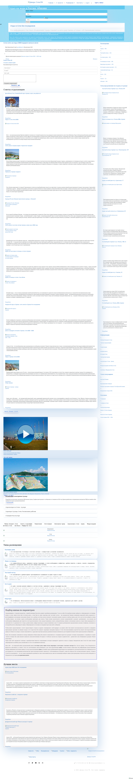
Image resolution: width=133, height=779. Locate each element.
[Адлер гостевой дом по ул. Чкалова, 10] (115, 283)
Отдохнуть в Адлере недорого (13, 172)
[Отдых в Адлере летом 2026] (51, 365)
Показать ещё (15, 85)
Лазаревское (38, 493)
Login (87, 3)
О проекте (59, 3)
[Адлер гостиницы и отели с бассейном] (51, 286)
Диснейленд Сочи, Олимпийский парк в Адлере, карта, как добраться (23, 93)
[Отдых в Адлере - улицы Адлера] (51, 391)
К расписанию (9, 502)
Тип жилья (28, 16)
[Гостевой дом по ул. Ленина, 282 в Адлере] (115, 313)
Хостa (21, 493)
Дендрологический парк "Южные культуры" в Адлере (18, 722)
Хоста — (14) (103, 74)
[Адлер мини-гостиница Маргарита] (115, 129)
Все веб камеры (8, 457)
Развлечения (38, 524)
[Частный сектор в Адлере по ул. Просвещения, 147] (115, 160)
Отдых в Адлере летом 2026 (12, 357)
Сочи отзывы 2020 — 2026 (106, 417)
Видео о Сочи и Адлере (106, 410)
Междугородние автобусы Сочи (108, 365)
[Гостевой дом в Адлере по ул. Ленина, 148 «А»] (115, 252)
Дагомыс (25, 493)
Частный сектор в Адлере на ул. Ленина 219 (113, 89)
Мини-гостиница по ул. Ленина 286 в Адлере (113, 119)
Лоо (28, 493)
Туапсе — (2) (103, 78)
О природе (103, 398)
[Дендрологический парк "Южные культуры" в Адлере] (51, 730)
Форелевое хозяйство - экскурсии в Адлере (16, 694)
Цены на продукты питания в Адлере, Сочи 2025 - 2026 (19, 331)
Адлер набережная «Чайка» (10, 454)
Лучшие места (103, 351)
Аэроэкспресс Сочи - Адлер (76, 524)
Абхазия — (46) (103, 81)
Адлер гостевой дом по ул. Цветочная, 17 (112, 180)
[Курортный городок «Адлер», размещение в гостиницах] (51, 154)
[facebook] (29, 763)
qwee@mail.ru (20, 47)
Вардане (32, 493)
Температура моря (105, 407)
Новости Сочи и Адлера (106, 414)
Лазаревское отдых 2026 (106, 390)
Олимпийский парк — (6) (106, 70)
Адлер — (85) (103, 48)
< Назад (7, 59)
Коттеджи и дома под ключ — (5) (108, 67)
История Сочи (103, 354)
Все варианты (72, 751)
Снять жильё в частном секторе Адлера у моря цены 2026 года (21, 225)
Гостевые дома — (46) (105, 57)
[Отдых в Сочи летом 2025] (51, 128)
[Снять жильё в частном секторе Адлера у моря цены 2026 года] (51, 233)
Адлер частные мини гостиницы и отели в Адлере (18, 251)
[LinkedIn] (39, 763)
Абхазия (47, 493)
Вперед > (95, 59)
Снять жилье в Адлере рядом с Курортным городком (18, 146)
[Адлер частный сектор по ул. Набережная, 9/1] (115, 221)
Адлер (12, 493)
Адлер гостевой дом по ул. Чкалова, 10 (112, 272)
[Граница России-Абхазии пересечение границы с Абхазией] (51, 207)
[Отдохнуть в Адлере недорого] (51, 180)
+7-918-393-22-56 (82, 763)
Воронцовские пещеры (106, 383)
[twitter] (32, 763)
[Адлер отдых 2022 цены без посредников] (51, 676)
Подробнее (8, 118)
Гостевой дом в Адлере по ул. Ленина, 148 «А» (114, 242)
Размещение (69, 3)
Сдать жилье (99, 2)
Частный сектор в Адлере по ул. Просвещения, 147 (115, 150)
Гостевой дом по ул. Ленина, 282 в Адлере (113, 303)
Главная (50, 3)
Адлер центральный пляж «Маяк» (12, 453)
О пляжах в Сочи (104, 403)
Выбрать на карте (8, 495)
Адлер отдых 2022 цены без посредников (15, 667)
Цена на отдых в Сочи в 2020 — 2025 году (31, 56)
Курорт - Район (29, 10)
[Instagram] (42, 763)
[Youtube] (36, 763)
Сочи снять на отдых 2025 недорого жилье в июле (20, 43)
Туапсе (43, 493)
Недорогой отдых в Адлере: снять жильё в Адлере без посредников (22, 304)
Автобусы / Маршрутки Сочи (23, 525)
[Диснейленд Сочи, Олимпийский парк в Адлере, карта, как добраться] (51, 102)
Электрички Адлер (59, 524)
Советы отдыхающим (26, 524)
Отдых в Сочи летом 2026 (11, 119)
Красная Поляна (104, 379)
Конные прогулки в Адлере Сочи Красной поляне (112, 386)
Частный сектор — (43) (105, 53)
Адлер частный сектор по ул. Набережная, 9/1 (114, 211)
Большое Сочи (7, 493)
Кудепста (17, 493)
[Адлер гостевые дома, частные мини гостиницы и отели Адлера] (51, 260)
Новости (30, 751)
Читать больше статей (11, 411)
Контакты (80, 3)
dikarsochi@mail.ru (98, 763)
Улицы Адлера (9, 383)
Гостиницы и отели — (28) (106, 61)
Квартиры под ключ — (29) (106, 64)
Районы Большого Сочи (11, 524)
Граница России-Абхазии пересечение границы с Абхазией (20, 199)
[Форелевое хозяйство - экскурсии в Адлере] (51, 703)
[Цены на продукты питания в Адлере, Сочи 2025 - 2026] (51, 339)
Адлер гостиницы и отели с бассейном (15, 277)
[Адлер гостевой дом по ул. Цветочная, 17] (115, 191)
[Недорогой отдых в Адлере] (51, 313)
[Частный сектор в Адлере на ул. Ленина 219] (115, 99)
